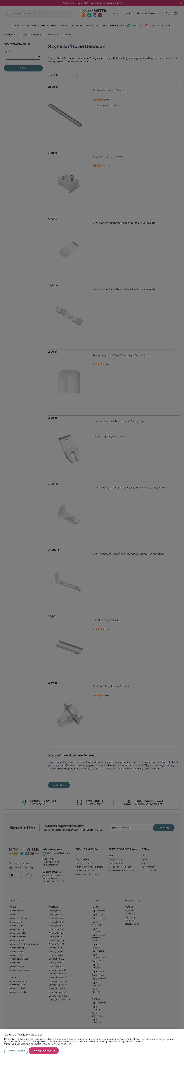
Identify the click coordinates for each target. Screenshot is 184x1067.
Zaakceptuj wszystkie (43, 1050)
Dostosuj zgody (16, 1050)
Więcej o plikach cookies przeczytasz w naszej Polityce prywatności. (38, 1043)
